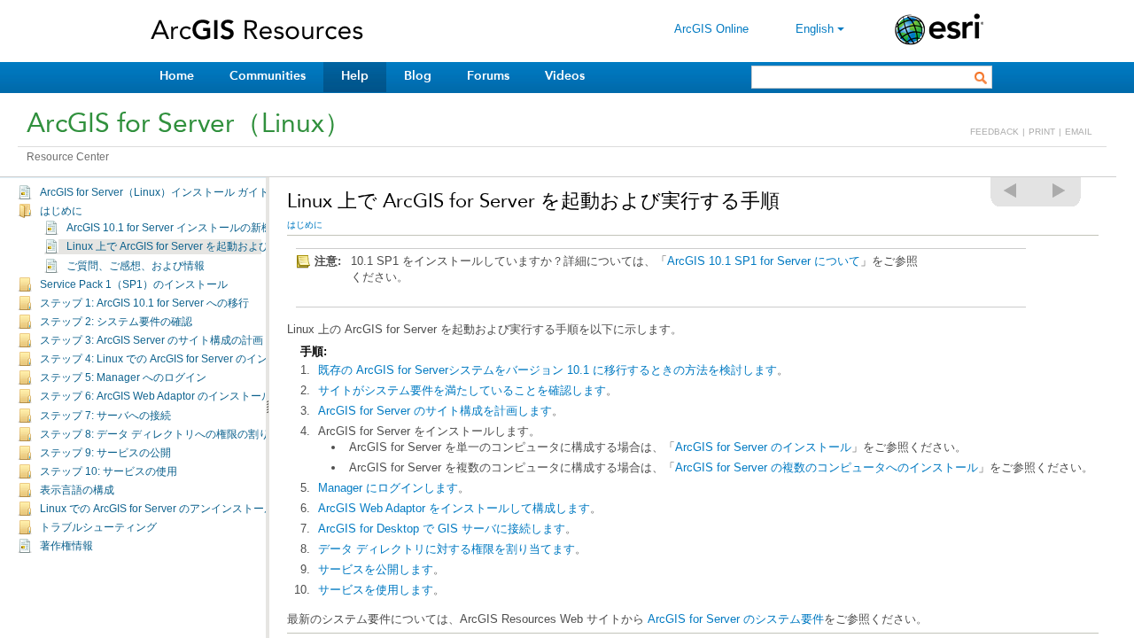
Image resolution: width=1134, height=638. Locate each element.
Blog (417, 75)
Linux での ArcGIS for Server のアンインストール (157, 508)
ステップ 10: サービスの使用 (108, 471)
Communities (267, 75)
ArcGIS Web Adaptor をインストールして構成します (454, 508)
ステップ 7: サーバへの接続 (105, 415)
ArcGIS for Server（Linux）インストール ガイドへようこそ (181, 192)
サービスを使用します (375, 589)
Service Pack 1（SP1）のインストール (134, 284)
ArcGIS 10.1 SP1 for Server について (763, 261)
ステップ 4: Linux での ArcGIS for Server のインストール (175, 359)
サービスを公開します (375, 569)
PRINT (1042, 131)
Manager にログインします (388, 487)
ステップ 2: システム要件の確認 (116, 321)
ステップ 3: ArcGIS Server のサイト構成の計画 (151, 340)
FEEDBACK (994, 131)
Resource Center (68, 157)
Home (176, 75)
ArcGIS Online (711, 28)
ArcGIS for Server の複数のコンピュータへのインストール (826, 467)
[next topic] (1059, 190)
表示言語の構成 (77, 490)
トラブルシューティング (98, 527)
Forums (488, 75)
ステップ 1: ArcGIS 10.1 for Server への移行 (144, 303)
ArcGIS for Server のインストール (763, 447)
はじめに (61, 211)
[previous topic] (1011, 190)
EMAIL (1078, 131)
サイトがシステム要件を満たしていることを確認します (462, 390)
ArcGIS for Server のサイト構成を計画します (435, 410)
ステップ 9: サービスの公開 (105, 452)
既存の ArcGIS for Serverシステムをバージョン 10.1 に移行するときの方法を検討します (547, 370)
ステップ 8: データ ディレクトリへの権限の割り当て (165, 434)
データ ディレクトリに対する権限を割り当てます (446, 549)
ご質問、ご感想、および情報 (135, 266)
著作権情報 (66, 546)
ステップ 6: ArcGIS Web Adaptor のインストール (156, 396)
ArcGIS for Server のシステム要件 (736, 619)
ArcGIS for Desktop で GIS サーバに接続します (441, 528)
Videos (565, 75)
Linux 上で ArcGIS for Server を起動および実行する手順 (199, 246)
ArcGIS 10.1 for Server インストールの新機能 (174, 227)
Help (355, 75)
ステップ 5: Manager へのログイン (123, 377)
